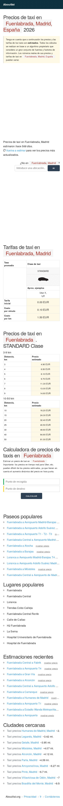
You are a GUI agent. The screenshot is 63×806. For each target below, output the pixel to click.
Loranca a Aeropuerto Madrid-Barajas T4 (31, 557)
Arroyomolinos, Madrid (27, 766)
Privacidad (30, 796)
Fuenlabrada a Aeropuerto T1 (24, 703)
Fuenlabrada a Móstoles (21, 569)
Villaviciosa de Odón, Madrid (31, 777)
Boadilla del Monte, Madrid (30, 783)
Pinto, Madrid (22, 772)
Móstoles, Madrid (24, 748)
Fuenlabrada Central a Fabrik (24, 662)
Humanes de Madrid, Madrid (31, 731)
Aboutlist (9, 4)
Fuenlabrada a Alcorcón (21, 680)
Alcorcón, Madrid (24, 754)
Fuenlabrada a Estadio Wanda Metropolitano (33, 709)
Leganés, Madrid (24, 736)
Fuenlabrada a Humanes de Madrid (27, 698)
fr (40, 796)
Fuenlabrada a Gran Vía (21, 674)
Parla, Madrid (22, 760)
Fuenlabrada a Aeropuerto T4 (24, 668)
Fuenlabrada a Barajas (20, 551)
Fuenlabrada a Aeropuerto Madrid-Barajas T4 (33, 522)
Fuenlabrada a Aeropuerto (22, 715)
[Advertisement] (31, 102)
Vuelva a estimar (15, 150)
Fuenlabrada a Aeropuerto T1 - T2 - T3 (29, 534)
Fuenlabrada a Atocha (20, 545)
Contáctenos (52, 796)
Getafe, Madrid (23, 742)
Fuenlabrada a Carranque (22, 692)
